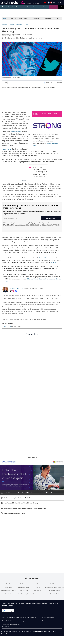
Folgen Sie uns (49, 82)
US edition (37, 631)
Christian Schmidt (9, 34)
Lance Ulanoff (28, 34)
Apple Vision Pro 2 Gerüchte (19, 18)
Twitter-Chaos (44, 258)
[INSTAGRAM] (13, 291)
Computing (4, 24)
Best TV (38, 587)
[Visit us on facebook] (49, 3)
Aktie (5, 82)
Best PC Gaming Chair (24, 594)
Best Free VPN (8, 587)
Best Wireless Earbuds (55, 590)
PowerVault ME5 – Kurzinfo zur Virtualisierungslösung (21, 503)
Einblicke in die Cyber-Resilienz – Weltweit (17, 498)
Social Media (19, 24)
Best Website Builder (8, 594)
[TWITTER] (11, 291)
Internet (12, 24)
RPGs (57, 18)
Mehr (41, 7)
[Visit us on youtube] (51, 3)
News (28, 7)
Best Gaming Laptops (24, 587)
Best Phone (38, 584)
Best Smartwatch (37, 594)
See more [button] (24, 180)
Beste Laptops (24, 584)
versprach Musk (15, 132)
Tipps (34, 7)
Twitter (26, 24)
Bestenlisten (20, 7)
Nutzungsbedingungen (30, 223)
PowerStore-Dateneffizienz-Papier (14, 513)
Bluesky (53, 262)
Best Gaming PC (24, 590)
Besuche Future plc (7, 605)
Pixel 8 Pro (48, 18)
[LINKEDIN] (16, 291)
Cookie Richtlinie (6, 621)
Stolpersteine (6, 149)
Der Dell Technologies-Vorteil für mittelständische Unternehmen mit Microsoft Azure (30, 492)
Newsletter (59, 82)
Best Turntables (54, 584)
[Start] (2, 7)
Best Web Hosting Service (8, 590)
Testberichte (10, 7)
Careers (44, 621)
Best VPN (8, 584)
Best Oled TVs (38, 590)
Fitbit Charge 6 (36, 18)
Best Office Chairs (55, 594)
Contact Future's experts (29, 617)
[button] (60, 2)
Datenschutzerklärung (8, 224)
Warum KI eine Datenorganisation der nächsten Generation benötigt (25, 508)
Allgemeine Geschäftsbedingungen (12, 617)
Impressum (25, 621)
